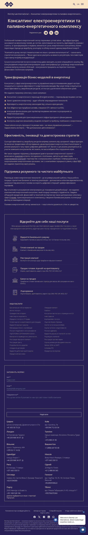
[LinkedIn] (48, 517)
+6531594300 (12, 481)
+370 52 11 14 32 (13, 450)
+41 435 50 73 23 (13, 427)
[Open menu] (82, 4)
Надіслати (44, 414)
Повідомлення (12, 395)
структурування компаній (15, 159)
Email (9, 386)
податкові (19, 156)
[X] (39, 517)
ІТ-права (12, 197)
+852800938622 (51, 483)
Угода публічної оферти (74, 511)
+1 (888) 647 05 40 (52, 448)
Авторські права (40, 511)
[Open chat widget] (83, 530)
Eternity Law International (18, 14)
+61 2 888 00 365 (51, 470)
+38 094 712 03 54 (52, 427)
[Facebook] (34, 517)
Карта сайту (44, 513)
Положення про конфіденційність (17, 511)
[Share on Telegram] (46, 33)
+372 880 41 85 (51, 440)
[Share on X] (51, 33)
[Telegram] (44, 517)
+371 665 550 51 (51, 460)
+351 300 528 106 (13, 493)
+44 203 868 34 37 (14, 438)
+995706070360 (51, 493)
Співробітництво (55, 511)
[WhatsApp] (53, 517)
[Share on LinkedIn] (57, 33)
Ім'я (8, 377)
